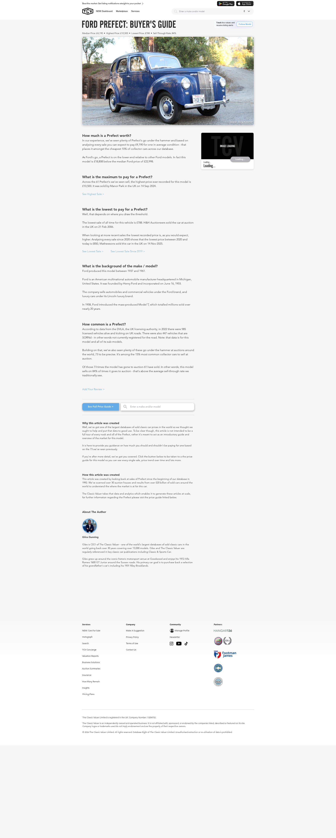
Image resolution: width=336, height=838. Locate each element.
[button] (122, 11)
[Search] (175, 11)
